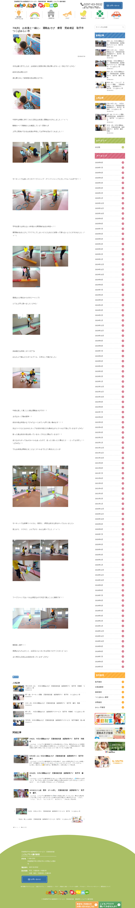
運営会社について (105, 886)
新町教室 (98, 692)
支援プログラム (40, 886)
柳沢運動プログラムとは (27, 886)
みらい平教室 (100, 707)
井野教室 (98, 702)
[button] (123, 27)
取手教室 (98, 682)
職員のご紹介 (63, 886)
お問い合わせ (114, 5)
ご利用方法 (49, 886)
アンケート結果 (73, 886)
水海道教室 (99, 687)
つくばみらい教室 (101, 697)
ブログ (56, 886)
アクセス (82, 886)
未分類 (16, 677)
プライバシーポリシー (93, 886)
